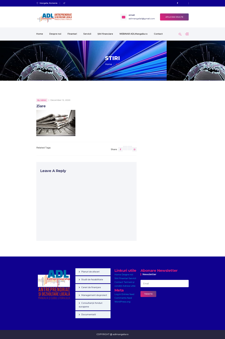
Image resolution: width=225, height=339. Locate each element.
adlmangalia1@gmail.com (142, 18)
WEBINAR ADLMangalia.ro (133, 34)
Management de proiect (94, 295)
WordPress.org (122, 301)
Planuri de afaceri (90, 271)
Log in (117, 294)
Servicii (87, 34)
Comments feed (123, 298)
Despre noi (55, 34)
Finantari (72, 34)
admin (43, 100)
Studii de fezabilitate (92, 279)
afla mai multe (174, 17)
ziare (41, 106)
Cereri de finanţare (91, 287)
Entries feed (127, 294)
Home (39, 34)
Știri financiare (105, 34)
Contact (158, 34)
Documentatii (88, 314)
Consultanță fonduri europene (90, 305)
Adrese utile (129, 286)
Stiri (116, 278)
